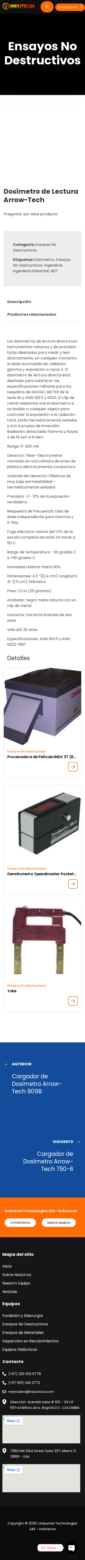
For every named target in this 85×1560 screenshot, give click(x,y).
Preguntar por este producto (31, 214)
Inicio (7, 1266)
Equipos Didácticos (19, 1349)
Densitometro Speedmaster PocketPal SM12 (42, 874)
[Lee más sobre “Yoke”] (73, 1001)
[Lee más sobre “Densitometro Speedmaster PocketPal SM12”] (73, 884)
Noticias (9, 1291)
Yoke (12, 991)
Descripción (19, 301)
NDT (54, 271)
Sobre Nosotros (16, 1274)
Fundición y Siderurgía (22, 1315)
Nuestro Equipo (16, 1283)
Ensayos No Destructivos (34, 247)
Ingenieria (53, 265)
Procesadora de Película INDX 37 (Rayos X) (42, 757)
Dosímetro (44, 259)
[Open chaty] (71, 1547)
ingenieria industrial (31, 271)
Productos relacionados (31, 314)
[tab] (19, 301)
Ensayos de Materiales (23, 1332)
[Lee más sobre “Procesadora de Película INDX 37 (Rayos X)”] (73, 767)
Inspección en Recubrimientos (30, 1341)
